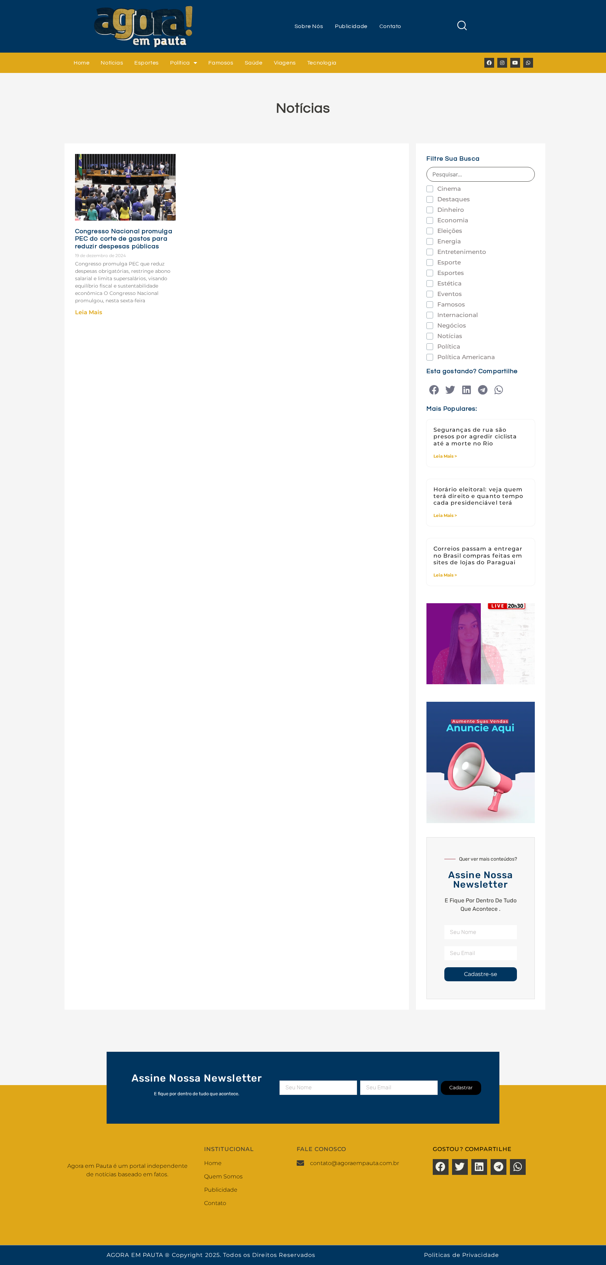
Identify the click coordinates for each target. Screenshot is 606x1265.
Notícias (112, 63)
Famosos (220, 63)
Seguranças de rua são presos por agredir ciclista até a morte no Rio (475, 436)
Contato (390, 26)
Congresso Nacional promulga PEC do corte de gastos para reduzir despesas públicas (124, 239)
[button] (434, 390)
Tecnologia (322, 63)
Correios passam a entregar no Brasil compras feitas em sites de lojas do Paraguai (478, 555)
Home (81, 63)
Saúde (254, 63)
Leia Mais (88, 312)
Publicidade (351, 26)
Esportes (146, 63)
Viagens (285, 63)
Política (180, 63)
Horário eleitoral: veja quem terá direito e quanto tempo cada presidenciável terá (478, 496)
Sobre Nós (309, 26)
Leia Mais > (445, 456)
